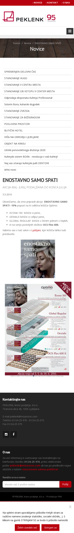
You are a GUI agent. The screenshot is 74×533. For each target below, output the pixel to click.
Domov (16, 43)
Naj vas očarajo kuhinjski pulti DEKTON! (26, 163)
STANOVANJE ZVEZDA (16, 110)
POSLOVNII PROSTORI (17, 124)
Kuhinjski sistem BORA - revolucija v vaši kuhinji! (31, 156)
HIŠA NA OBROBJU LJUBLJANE (21, 137)
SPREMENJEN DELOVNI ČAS (20, 71)
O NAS (66, 3)
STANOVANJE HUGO (15, 78)
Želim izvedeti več (27, 527)
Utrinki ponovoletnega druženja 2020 (24, 150)
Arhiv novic (10, 169)
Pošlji (65, 484)
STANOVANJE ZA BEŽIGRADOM (22, 117)
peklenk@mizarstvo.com (25, 465)
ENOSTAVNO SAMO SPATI (48, 43)
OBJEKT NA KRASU (15, 143)
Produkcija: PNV (54, 496)
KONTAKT (52, 3)
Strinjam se (50, 527)
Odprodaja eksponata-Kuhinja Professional (28, 97)
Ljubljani (36, 230)
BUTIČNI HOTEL (13, 130)
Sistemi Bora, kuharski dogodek (22, 104)
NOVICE (37, 3)
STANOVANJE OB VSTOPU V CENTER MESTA (29, 91)
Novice (27, 43)
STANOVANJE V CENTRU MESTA (22, 84)
